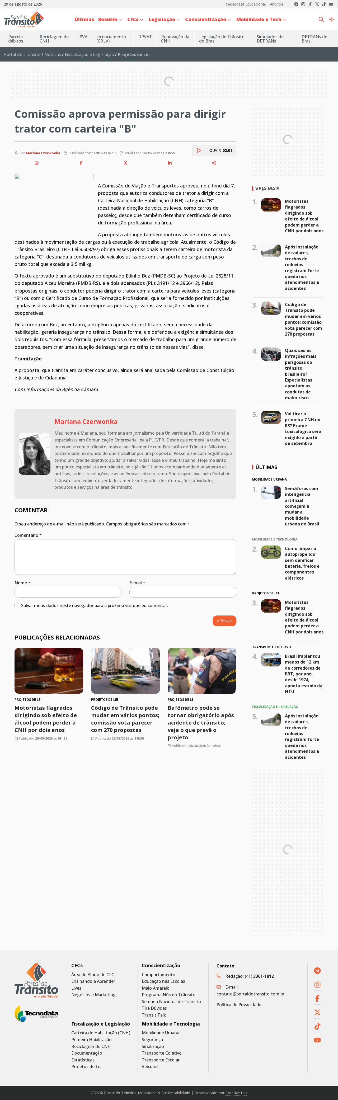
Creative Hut (236, 1092)
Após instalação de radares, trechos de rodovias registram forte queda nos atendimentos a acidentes (302, 267)
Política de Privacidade (239, 1005)
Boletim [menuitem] (108, 19)
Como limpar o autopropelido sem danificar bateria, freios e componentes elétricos (302, 563)
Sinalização (153, 1046)
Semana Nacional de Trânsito (171, 1001)
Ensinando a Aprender (93, 981)
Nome (22, 583)
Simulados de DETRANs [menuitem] (270, 39)
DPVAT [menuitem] (145, 37)
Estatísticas (83, 1060)
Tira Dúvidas (154, 1008)
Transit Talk (154, 1015)
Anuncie (276, 4)
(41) (259, 976)
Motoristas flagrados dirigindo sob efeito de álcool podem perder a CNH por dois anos (46, 719)
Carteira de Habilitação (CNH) (100, 1032)
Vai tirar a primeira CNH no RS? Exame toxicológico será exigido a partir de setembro (303, 428)
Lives (76, 988)
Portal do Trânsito (22, 54)
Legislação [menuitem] (162, 19)
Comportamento (158, 974)
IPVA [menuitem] (82, 37)
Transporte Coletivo (162, 1053)
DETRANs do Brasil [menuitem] (314, 39)
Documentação (86, 1053)
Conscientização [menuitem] (205, 19)
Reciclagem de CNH (91, 1046)
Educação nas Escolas (163, 981)
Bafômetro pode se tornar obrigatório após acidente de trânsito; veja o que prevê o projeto (201, 722)
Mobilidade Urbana (160, 1032)
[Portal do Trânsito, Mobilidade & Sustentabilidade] (36, 980)
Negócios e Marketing (93, 994)
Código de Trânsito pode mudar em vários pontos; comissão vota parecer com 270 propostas (125, 719)
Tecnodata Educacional (246, 4)
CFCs (77, 965)
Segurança (152, 1039)
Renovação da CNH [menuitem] (175, 39)
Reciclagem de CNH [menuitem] (54, 39)
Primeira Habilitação (91, 1039)
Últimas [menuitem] (84, 19)
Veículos (150, 1066)
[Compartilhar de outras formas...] (214, 163)
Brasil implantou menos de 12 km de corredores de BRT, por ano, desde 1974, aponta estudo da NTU (303, 673)
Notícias (52, 54)
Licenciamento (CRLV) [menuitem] (111, 39)
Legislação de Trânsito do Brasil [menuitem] (222, 39)
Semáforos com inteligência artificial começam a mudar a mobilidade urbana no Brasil (302, 506)
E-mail (137, 583)
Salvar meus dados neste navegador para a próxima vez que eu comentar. (94, 605)
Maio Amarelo (156, 988)
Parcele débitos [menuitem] (15, 39)
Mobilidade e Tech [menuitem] (258, 19)
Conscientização (161, 965)
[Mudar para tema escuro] (331, 19)
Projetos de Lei (86, 1066)
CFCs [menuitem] (133, 19)
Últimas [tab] (266, 467)
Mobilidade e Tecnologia (171, 1023)
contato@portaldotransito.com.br (250, 994)
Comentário (28, 535)
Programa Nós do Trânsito (168, 994)
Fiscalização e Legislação (89, 54)
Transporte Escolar (161, 1060)
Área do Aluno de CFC (92, 974)
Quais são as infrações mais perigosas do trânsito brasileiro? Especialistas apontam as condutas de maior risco (300, 374)
